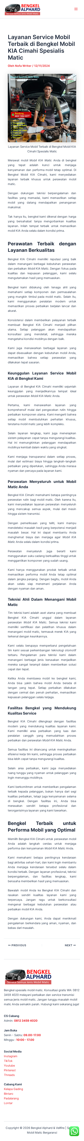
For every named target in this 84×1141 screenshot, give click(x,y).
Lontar (8, 1103)
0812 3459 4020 (26, 1020)
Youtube (9, 1065)
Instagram (10, 1056)
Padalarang (11, 1098)
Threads (9, 1075)
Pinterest (10, 1070)
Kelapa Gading (13, 1089)
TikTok (8, 1061)
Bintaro (8, 1093)
